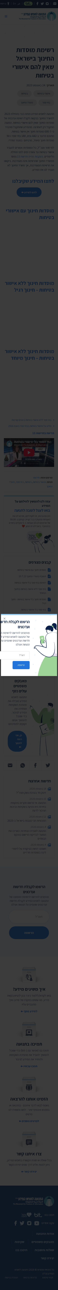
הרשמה (21, 665)
